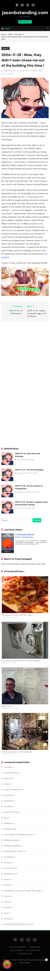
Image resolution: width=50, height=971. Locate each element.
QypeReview (9, 873)
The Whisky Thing (25, 954)
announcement (10, 773)
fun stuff (7, 806)
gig (5, 817)
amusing (7, 767)
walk (6, 913)
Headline (8, 823)
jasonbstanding (9, 71)
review (7, 885)
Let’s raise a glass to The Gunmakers (16, 752)
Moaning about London (13, 851)
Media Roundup (10, 840)
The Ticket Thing (33, 950)
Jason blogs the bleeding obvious (18, 834)
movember (8, 857)
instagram (8, 829)
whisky (7, 918)
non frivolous (9, 868)
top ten (7, 896)
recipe (6, 879)
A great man (6, 706)
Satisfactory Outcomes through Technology (22, 890)
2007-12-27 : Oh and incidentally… (29, 470)
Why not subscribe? (17, 947)
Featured (8, 801)
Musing (7, 862)
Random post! (35, 947)
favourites (8, 795)
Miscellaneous (16, 950)
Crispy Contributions (13, 789)
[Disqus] (25, 353)
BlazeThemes (25, 963)
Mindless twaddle (11, 845)
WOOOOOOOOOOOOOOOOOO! (17, 924)
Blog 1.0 (5, 48)
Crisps (6, 784)
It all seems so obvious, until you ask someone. (21, 660)
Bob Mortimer (27, 537)
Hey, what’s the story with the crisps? (17, 615)
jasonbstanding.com (25, 12)
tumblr (7, 907)
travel (6, 902)
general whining (10, 812)
